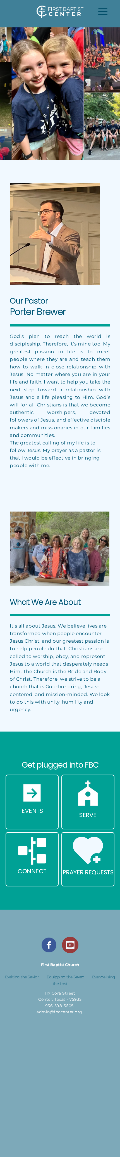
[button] (102, 11)
